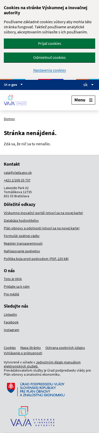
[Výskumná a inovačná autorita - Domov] (17, 100)
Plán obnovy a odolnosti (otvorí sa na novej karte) (41, 228)
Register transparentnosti (23, 243)
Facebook (11, 322)
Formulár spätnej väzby (22, 235)
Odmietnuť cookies (49, 57)
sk (86, 84)
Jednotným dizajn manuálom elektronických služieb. (42, 364)
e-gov (13, 85)
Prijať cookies (49, 43)
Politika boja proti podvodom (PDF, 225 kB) (36, 258)
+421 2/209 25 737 (17, 180)
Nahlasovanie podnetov (22, 251)
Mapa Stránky (30, 347)
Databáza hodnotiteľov (21, 220)
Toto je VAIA (13, 279)
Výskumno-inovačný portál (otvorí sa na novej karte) (43, 213)
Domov (9, 118)
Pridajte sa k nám (17, 286)
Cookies (10, 347)
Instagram (11, 329)
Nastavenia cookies (49, 70)
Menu (79, 100)
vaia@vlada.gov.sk (18, 172)
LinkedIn (10, 314)
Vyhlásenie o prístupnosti (23, 353)
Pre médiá (11, 294)
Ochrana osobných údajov (65, 347)
